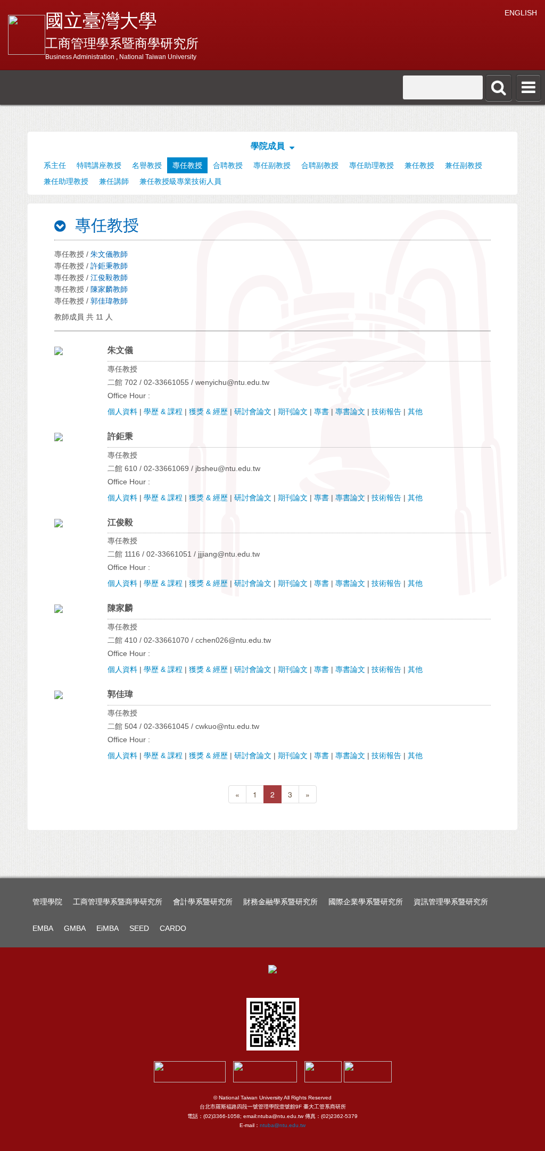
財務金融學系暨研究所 (280, 901)
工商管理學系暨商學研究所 (117, 901)
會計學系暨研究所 (203, 901)
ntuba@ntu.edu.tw (282, 1125)
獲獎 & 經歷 (208, 411)
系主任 (55, 165)
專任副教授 (272, 165)
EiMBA (107, 928)
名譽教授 (147, 165)
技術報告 (386, 411)
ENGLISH (521, 13)
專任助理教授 (371, 165)
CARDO (173, 928)
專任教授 (187, 165)
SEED (139, 928)
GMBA (75, 928)
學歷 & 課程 (163, 411)
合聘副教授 (319, 165)
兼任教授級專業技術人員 (180, 181)
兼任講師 (114, 181)
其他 (415, 411)
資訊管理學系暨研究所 (451, 901)
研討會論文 (252, 411)
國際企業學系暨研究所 (365, 901)
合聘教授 (228, 165)
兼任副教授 (463, 165)
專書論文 (350, 411)
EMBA (42, 928)
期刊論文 (293, 411)
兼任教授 (419, 165)
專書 (321, 411)
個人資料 (122, 411)
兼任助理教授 (66, 181)
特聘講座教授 (99, 165)
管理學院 (47, 901)
